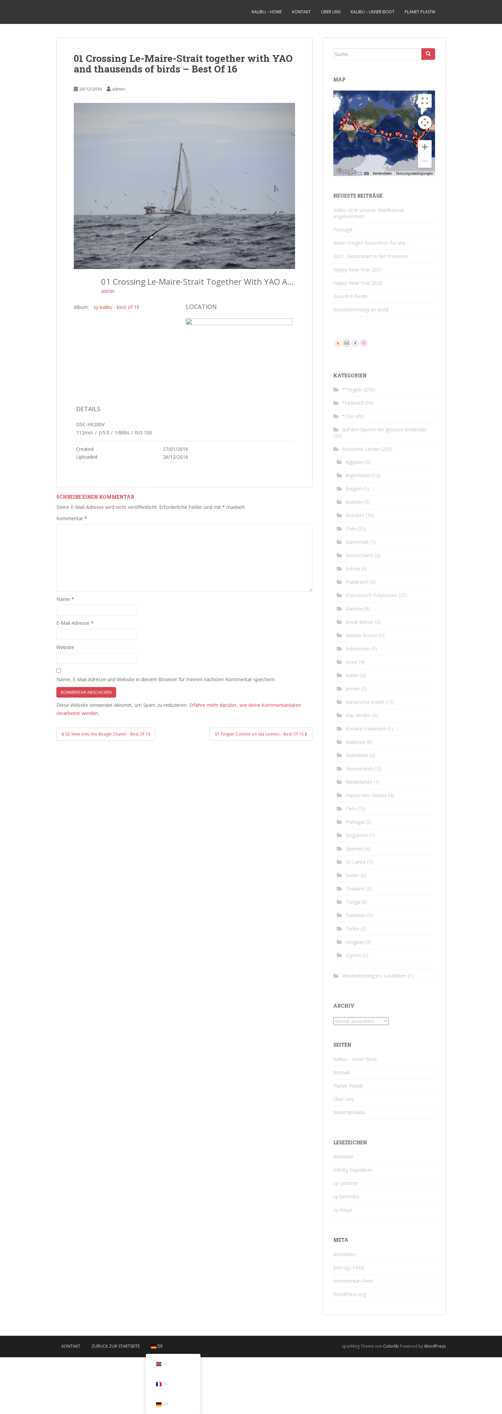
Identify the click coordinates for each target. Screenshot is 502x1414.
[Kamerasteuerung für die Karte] (425, 122)
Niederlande (359, 782)
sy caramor (345, 1183)
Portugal (342, 229)
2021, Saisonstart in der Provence (370, 256)
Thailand (355, 888)
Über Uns (330, 12)
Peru (351, 808)
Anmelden (344, 1254)
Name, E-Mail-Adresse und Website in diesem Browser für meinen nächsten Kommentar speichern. (166, 679)
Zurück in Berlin (350, 296)
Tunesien (356, 915)
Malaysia (355, 742)
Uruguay (355, 942)
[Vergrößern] (425, 147)
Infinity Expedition (352, 1170)
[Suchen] (428, 54)
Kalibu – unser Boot (372, 12)
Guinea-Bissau (361, 635)
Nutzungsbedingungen (414, 173)
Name (65, 599)
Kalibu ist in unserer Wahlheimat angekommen (368, 213)
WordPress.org (349, 1294)
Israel (352, 662)
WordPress (435, 1346)
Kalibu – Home (267, 12)
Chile (351, 528)
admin (118, 89)
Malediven (357, 755)
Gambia (354, 608)
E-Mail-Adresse (75, 623)
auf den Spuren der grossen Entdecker (384, 429)
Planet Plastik (420, 12)
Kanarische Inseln (365, 702)
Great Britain (360, 622)
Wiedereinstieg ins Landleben (374, 975)
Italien (352, 675)
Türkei (352, 928)
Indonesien (358, 648)
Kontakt (301, 12)
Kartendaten (382, 173)
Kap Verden (358, 715)
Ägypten (355, 462)
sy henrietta (346, 1196)
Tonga (353, 902)
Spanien (354, 848)
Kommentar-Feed (353, 1281)
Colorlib (391, 1346)
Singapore (357, 835)
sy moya (342, 1210)
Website (65, 647)
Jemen (353, 688)
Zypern (353, 955)
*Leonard (352, 403)
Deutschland (359, 555)
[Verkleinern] (425, 161)
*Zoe (348, 416)
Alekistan (343, 1156)
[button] (356, 127)
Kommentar (71, 518)
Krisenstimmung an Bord (360, 309)
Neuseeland (359, 768)
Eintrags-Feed (348, 1267)
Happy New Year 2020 (357, 283)
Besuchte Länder (361, 449)
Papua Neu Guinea (366, 795)
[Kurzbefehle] (366, 173)
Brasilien (355, 515)
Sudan (352, 875)
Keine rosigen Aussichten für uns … (371, 243)
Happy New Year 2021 (357, 269)
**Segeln (352, 389)
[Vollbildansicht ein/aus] (425, 101)
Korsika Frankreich (366, 728)
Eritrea (353, 568)
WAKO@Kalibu (349, 1112)
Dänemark (357, 542)
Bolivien (354, 502)
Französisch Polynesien (371, 595)
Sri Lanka (356, 862)
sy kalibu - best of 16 (116, 307)
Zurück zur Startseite (116, 1346)
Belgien (354, 488)
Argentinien (358, 475)
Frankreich (357, 582)
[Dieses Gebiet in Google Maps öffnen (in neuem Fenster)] (346, 171)
